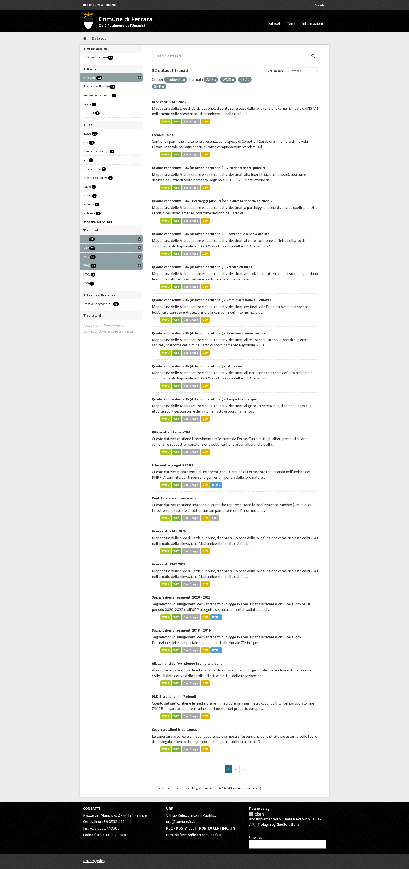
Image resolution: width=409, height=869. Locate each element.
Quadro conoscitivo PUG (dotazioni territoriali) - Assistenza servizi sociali (208, 333)
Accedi (319, 5)
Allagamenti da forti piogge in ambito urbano (187, 663)
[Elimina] (184, 80)
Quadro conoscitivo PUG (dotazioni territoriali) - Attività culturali (202, 266)
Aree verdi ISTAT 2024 (169, 531)
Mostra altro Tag (97, 222)
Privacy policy (94, 861)
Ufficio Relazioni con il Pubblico (191, 815)
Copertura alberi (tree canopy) (175, 729)
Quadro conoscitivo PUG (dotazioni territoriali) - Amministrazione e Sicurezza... (213, 299)
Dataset (273, 23)
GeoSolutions (288, 824)
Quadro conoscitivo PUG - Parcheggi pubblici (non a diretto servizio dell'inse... (212, 200)
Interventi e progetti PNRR (172, 465)
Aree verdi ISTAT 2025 (169, 101)
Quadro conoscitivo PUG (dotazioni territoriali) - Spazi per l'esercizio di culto (210, 233)
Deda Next (292, 819)
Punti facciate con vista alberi (175, 498)
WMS (165, 121)
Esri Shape (191, 121)
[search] (313, 56)
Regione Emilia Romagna (100, 4)
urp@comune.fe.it (180, 821)
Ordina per (274, 70)
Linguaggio (256, 837)
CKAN (256, 814)
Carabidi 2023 (162, 134)
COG (215, 518)
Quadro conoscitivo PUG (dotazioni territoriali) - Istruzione (197, 366)
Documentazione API (245, 788)
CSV (205, 121)
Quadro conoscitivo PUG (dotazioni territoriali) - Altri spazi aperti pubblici (208, 167)
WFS (176, 121)
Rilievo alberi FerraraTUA (171, 432)
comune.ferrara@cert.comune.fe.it (194, 835)
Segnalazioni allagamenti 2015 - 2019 (181, 630)
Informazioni (312, 23)
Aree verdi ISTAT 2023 (169, 564)
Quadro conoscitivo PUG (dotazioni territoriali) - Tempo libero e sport (205, 399)
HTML (216, 485)
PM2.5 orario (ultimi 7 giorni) (174, 696)
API (221, 788)
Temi (291, 23)
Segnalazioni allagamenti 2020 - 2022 (181, 597)
